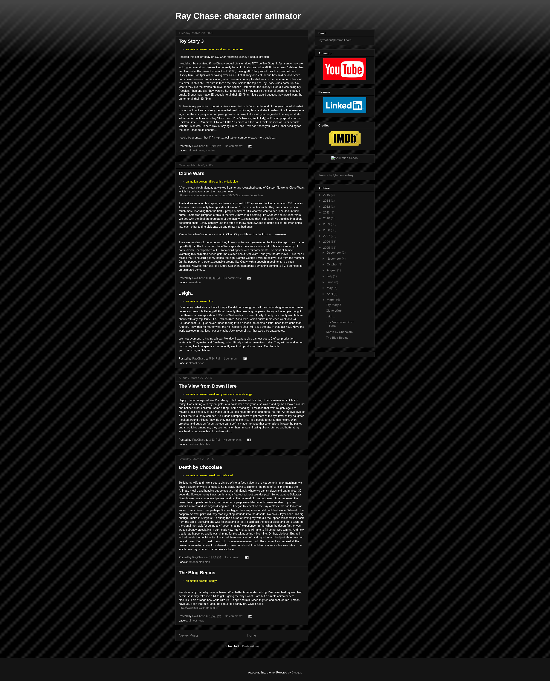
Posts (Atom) (250, 646)
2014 (327, 200)
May (330, 287)
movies (210, 150)
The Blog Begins (197, 572)
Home (251, 635)
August (332, 270)
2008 (327, 230)
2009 (327, 224)
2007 (327, 236)
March (331, 299)
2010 (327, 218)
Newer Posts (188, 635)
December (334, 252)
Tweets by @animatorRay (335, 175)
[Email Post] (250, 146)
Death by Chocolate (200, 467)
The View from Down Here (208, 386)
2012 (327, 206)
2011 (326, 212)
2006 (327, 241)
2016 (327, 195)
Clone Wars (191, 173)
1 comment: (231, 358)
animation (195, 282)
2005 (327, 247)
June (330, 282)
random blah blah (199, 444)
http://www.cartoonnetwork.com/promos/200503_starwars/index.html (221, 195)
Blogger (296, 672)
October (333, 264)
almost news (196, 150)
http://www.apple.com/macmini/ (199, 607)
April (330, 294)
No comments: (234, 146)
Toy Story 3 (191, 41)
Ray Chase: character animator (238, 16)
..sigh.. (186, 293)
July (330, 276)
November (334, 258)
